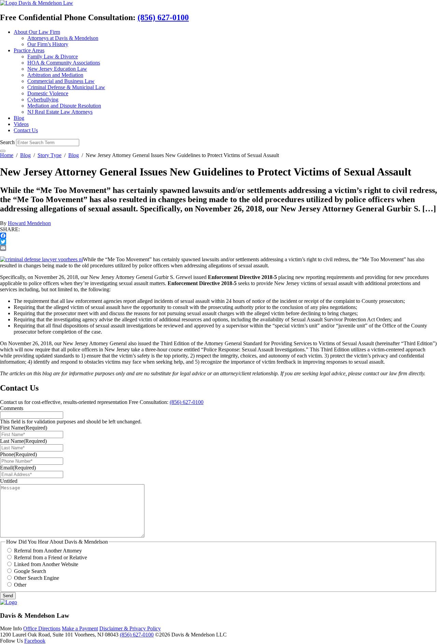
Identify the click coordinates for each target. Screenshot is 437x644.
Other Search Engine (36, 578)
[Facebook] (218, 236)
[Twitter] (218, 242)
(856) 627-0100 (163, 17)
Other (20, 585)
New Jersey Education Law (57, 69)
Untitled (8, 481)
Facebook (34, 641)
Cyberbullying (42, 99)
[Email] (218, 248)
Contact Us (26, 130)
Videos (21, 124)
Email (18, 468)
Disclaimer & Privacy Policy (130, 628)
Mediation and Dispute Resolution (64, 106)
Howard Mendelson (29, 223)
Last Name (23, 441)
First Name (23, 428)
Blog (19, 118)
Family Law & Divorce (52, 56)
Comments (11, 408)
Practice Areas (29, 50)
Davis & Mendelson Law (45, 3)
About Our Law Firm (37, 32)
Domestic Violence (47, 93)
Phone (18, 454)
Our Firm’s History (47, 44)
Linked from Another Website (46, 564)
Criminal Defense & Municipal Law (66, 87)
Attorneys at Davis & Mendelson (62, 38)
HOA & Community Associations (63, 63)
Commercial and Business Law (61, 81)
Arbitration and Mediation (55, 75)
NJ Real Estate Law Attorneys (60, 112)
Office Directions (41, 628)
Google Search (30, 571)
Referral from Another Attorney (48, 551)
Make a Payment (80, 628)
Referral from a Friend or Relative (50, 557)
